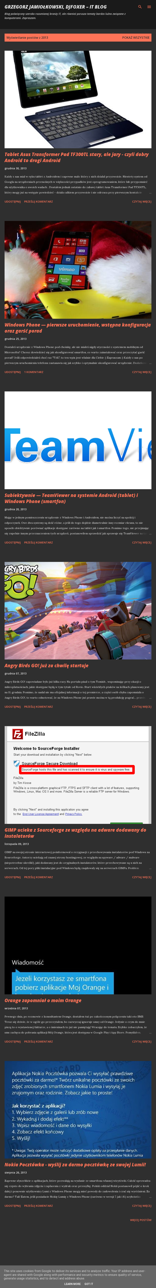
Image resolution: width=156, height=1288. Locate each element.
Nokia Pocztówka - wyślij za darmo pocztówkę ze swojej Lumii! (75, 1164)
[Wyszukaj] (140, 7)
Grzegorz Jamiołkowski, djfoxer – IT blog (56, 7)
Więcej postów (140, 1220)
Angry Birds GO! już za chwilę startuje (46, 665)
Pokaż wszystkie (136, 37)
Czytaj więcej (141, 201)
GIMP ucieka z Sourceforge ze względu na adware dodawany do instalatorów (75, 833)
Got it (88, 1284)
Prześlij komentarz (38, 201)
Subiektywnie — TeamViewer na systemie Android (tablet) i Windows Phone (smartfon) (71, 498)
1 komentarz (33, 372)
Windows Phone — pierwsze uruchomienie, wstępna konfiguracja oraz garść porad (78, 328)
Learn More (72, 1284)
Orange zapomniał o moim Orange (43, 1000)
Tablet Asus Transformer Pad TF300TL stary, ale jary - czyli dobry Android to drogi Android (77, 157)
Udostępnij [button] (13, 201)
